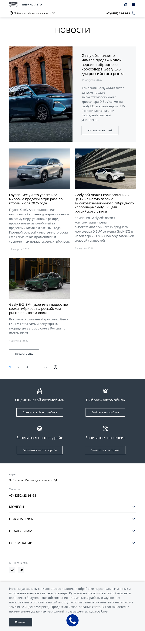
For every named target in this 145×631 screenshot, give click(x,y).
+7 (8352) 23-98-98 (22, 495)
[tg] (21, 570)
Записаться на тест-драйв (40, 450)
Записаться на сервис (105, 450)
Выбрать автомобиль (105, 412)
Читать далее (96, 130)
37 (45, 367)
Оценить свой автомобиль (39, 412)
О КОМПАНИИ (21, 543)
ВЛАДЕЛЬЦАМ (20, 531)
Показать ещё (24, 353)
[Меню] (133, 4)
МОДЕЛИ (16, 506)
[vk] (12, 570)
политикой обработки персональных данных (95, 589)
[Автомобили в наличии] (126, 4)
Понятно (20, 622)
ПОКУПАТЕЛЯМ (21, 519)
